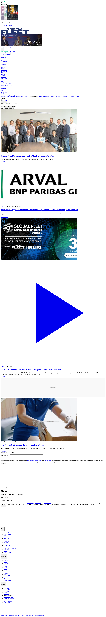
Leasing (3, 67)
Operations (3, 75)
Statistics (17, 95)
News (5, 95)
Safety (2, 81)
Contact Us (27, 96)
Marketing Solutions (53, 96)
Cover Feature (6, 1)
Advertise (60, 96)
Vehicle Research (5, 92)
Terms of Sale (17, 615)
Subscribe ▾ (4, 4)
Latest (6, 108)
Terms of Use (11, 615)
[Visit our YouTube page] (6, 491)
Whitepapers (33, 95)
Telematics (3, 86)
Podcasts (43, 95)
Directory (55, 95)
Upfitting (3, 89)
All (1, 106)
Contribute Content (67, 96)
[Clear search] (16, 103)
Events (23, 96)
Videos (15, 1)
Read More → (4, 162)
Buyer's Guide (60, 95)
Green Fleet (3, 64)
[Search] (15, 103)
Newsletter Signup (43, 96)
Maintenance (4, 70)
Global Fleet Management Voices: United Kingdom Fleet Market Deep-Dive (31, 370)
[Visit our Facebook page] (1, 491)
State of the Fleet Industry (7, 84)
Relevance (11, 108)
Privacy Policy (4, 615)
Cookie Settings (34, 96)
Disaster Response (5, 53)
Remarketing (4, 78)
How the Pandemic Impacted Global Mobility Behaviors (23, 445)
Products (21, 95)
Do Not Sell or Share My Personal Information (32, 615)
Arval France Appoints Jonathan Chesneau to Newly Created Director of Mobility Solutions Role (39, 210)
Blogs (13, 95)
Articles (12, 1)
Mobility (3, 72)
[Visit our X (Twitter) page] (4, 491)
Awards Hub (48, 95)
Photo (25, 95)
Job (52, 95)
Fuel (2, 58)
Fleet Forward (4, 56)
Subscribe (3, 25)
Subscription (4, 96)
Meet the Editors (11, 96)
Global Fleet (4, 61)
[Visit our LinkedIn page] (3, 491)
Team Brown (18, 96)
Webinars (38, 95)
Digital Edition (10, 25)
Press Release (75, 96)
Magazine (9, 95)
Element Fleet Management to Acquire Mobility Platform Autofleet (27, 156)
